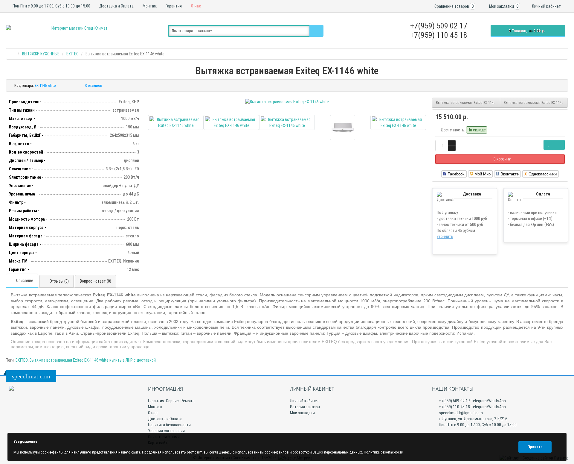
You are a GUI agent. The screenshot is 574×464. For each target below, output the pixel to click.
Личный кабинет (304, 400)
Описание (24, 280)
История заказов (305, 406)
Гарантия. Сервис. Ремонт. (171, 400)
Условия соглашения (166, 430)
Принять (535, 447)
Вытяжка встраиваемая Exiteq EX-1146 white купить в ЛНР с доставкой (93, 360)
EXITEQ (22, 360)
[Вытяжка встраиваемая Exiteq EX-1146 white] (287, 102)
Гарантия (173, 6)
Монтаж (149, 6)
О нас (195, 6)
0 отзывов (93, 85)
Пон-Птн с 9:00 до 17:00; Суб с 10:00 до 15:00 (51, 6)
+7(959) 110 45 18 (438, 35)
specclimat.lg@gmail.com (460, 412)
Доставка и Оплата (116, 6)
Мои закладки (302, 412)
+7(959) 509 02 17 (438, 25)
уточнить (445, 236)
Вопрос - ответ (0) (95, 281)
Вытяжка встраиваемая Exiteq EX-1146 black (468, 103)
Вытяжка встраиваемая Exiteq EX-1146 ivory (536, 103)
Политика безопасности (169, 424)
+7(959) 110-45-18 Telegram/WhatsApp (472, 406)
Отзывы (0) (59, 281)
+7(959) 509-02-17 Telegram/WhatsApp (472, 400)
